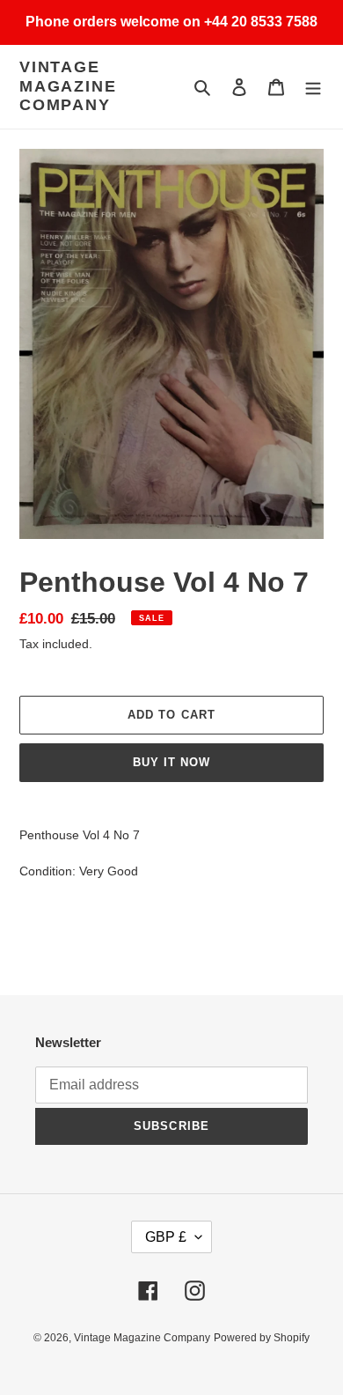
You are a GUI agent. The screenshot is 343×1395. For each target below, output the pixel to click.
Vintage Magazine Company (67, 86)
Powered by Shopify (262, 1338)
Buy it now (171, 762)
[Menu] (313, 87)
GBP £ (165, 1236)
